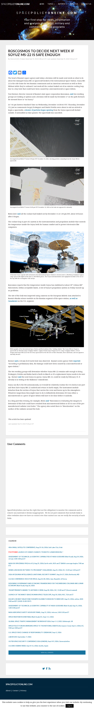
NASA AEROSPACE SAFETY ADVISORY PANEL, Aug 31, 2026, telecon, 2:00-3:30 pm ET (38, 612)
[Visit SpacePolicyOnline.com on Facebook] (46, 669)
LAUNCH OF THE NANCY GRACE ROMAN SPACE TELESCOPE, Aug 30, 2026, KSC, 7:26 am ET (40, 595)
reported (76, 361)
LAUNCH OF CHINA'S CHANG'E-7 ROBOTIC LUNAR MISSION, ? (40, 552)
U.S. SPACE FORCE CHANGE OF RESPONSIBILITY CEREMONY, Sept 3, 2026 (34, 632)
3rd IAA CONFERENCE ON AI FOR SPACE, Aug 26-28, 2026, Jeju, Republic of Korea (37, 579)
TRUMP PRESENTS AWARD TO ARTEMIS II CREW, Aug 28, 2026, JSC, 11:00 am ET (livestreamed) (42, 590)
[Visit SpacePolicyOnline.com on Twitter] (43, 669)
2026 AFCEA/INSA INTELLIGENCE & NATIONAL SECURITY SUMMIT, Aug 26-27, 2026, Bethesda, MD (43, 574)
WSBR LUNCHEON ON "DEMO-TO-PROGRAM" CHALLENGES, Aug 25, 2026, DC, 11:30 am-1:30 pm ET (44, 570)
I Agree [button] (69, 706)
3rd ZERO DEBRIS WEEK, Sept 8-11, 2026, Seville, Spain (28, 646)
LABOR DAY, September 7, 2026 (19, 637)
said (71, 94)
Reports (62, 4)
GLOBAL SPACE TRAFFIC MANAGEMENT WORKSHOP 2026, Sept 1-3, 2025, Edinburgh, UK (40, 621)
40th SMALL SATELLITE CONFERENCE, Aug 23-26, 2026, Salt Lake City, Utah (35, 547)
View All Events (47, 652)
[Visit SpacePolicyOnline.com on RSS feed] (49, 669)
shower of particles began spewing (39, 110)
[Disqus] (47, 477)
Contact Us (86, 4)
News (42, 4)
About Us (74, 4)
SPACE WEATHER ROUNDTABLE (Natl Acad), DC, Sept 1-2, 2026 (31, 617)
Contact (15, 691)
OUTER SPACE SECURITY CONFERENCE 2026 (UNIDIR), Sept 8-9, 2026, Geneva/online (39, 641)
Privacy (23, 691)
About (8, 691)
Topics (51, 4)
